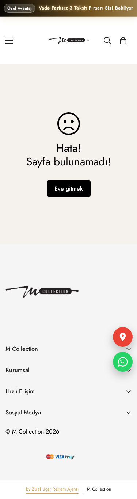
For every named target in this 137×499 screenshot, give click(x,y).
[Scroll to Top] (124, 460)
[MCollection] (69, 40)
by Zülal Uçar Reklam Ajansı (52, 489)
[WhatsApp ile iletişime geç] (123, 362)
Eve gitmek (68, 188)
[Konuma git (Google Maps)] (123, 337)
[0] (123, 40)
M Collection (99, 489)
